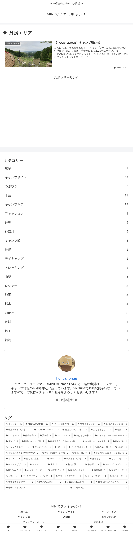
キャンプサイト (66, 177)
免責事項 (98, 522)
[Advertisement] (66, 104)
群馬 (66, 222)
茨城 (66, 322)
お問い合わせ (109, 516)
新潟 (66, 340)
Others (66, 313)
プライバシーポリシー (35, 522)
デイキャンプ (66, 258)
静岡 (66, 295)
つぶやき (66, 186)
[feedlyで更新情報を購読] (71, 400)
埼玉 (66, 331)
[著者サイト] (57, 400)
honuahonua (66, 378)
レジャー (66, 286)
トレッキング (66, 267)
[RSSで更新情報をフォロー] (76, 400)
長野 (66, 249)
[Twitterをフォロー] (62, 400)
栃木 (66, 304)
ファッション (66, 213)
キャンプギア (66, 204)
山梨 (66, 276)
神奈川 (66, 231)
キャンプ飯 (66, 240)
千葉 (66, 195)
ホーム (24, 511)
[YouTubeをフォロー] (66, 400)
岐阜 (66, 168)
